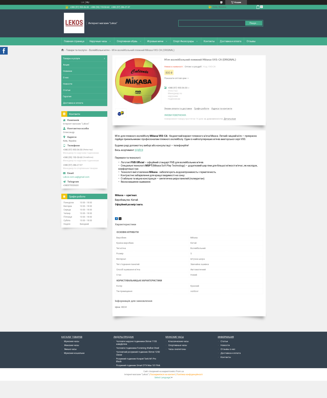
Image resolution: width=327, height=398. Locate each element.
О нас (66, 77)
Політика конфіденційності (190, 374)
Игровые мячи (155, 41)
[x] (120, 219)
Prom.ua (180, 371)
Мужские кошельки (74, 353)
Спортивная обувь (127, 41)
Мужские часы (71, 341)
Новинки (67, 71)
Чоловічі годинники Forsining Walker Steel (137, 348)
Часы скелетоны (177, 349)
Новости (67, 84)
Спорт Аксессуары (183, 41)
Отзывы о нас (228, 349)
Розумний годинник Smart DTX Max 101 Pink (138, 365)
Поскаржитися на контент (162, 374)
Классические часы (178, 341)
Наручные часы (98, 41)
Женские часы (71, 345)
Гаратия (67, 96)
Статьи (66, 90)
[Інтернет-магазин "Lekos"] (74, 23)
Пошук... (254, 23)
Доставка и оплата (230, 41)
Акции (66, 64)
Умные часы (70, 349)
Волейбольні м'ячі (99, 50)
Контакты (209, 41)
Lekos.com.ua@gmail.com (76, 177)
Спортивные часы (177, 345)
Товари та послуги (76, 50)
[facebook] (116, 219)
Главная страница (74, 41)
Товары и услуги (71, 58)
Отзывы (251, 41)
